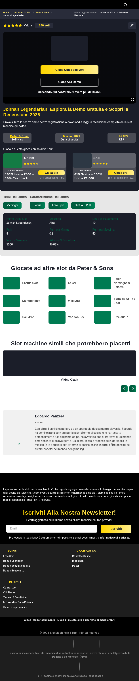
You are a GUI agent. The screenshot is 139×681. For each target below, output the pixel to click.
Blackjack (77, 560)
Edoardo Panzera (49, 416)
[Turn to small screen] (132, 34)
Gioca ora (51, 172)
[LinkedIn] (19, 443)
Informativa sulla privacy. (115, 537)
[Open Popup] (132, 25)
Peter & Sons (19, 136)
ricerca (125, 5)
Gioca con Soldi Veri (69, 69)
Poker (75, 565)
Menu (133, 4)
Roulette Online (81, 556)
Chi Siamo (9, 592)
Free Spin (8, 556)
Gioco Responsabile (15, 607)
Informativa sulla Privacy (18, 602)
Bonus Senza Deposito (16, 565)
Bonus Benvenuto (13, 570)
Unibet (29, 158)
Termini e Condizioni (15, 597)
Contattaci (9, 587)
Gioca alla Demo (69, 81)
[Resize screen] (132, 100)
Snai (96, 158)
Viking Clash (69, 379)
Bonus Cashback (13, 560)
